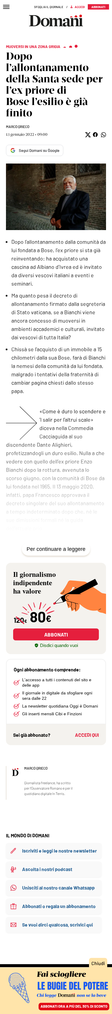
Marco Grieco (17, 126)
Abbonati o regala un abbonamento (59, 906)
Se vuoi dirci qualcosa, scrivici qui (57, 924)
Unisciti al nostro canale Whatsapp (58, 887)
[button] (87, 134)
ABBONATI (56, 634)
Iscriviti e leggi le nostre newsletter (59, 850)
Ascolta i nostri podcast (47, 869)
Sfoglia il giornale (48, 7)
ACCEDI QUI (87, 735)
